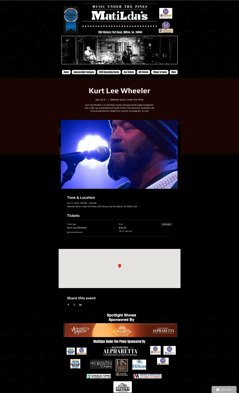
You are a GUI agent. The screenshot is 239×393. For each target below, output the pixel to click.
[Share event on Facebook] (68, 305)
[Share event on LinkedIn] (80, 305)
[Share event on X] (74, 305)
